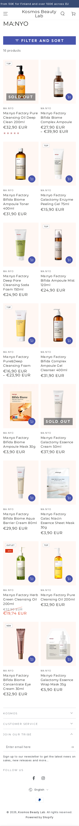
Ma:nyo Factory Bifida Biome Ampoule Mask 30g (19, 442)
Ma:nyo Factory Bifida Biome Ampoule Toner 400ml (16, 201)
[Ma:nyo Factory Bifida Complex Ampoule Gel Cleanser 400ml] (58, 325)
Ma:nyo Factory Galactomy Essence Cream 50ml (57, 442)
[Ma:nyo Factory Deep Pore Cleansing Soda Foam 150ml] (21, 245)
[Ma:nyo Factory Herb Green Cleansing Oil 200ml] (21, 563)
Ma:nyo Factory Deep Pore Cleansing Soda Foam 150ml (16, 282)
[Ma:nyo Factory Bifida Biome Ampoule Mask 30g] (21, 406)
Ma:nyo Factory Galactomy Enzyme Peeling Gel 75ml (57, 199)
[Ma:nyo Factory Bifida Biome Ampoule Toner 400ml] (21, 164)
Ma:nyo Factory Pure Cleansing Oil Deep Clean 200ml (20, 117)
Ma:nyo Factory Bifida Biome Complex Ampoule (56, 117)
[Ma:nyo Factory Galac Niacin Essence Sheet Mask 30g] (58, 483)
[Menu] (5, 13)
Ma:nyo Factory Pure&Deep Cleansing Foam (17, 361)
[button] (62, 13)
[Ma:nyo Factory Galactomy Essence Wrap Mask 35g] (58, 644)
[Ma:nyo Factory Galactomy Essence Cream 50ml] (58, 406)
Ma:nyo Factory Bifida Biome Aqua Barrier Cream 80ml (20, 518)
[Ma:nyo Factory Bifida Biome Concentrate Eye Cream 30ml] (21, 644)
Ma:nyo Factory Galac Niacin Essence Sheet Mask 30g (58, 520)
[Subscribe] (73, 747)
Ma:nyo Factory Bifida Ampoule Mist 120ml (58, 280)
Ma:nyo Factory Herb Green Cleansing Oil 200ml (20, 599)
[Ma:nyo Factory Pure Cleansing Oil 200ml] (58, 563)
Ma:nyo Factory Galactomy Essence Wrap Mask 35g (57, 679)
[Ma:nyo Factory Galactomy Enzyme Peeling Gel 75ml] (58, 164)
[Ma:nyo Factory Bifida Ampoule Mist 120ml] (58, 245)
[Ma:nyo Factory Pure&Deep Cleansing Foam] (21, 325)
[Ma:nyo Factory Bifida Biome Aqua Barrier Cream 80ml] (21, 483)
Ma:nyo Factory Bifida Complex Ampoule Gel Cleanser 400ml (54, 363)
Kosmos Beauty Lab (31, 812)
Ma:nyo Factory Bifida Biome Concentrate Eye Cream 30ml (17, 682)
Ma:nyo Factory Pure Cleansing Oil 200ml (58, 597)
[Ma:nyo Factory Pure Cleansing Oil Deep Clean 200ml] (21, 82)
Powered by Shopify (40, 817)
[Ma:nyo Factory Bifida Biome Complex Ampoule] (58, 82)
